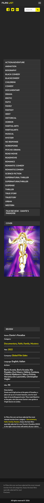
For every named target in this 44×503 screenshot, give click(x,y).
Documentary (12, 90)
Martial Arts (12, 126)
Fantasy (9, 110)
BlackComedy (12, 78)
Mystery (9, 138)
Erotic (8, 98)
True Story (11, 193)
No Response (11, 142)
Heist (8, 114)
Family (8, 106)
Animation (10, 66)
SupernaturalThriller (16, 181)
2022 (10, 350)
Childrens (10, 82)
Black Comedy (12, 74)
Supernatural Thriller (17, 178)
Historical (10, 118)
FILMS (7, 3)
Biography (10, 70)
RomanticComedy (14, 170)
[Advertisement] (22, 35)
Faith (8, 102)
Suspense (10, 185)
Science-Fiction (13, 174)
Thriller (9, 189)
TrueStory (10, 197)
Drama (8, 94)
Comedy (9, 86)
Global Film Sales (19, 356)
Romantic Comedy (14, 166)
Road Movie (11, 154)
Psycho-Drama (12, 150)
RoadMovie (11, 158)
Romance (10, 162)
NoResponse (11, 146)
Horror (9, 122)
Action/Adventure (15, 62)
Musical (9, 134)
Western (9, 205)
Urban (8, 201)
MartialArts (11, 130)
